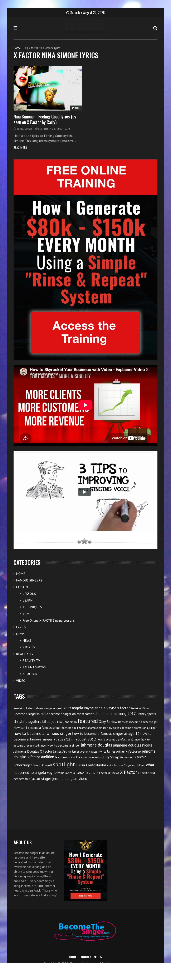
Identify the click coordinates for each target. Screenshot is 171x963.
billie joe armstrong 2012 (115, 713)
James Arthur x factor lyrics (89, 751)
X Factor (128, 772)
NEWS (20, 634)
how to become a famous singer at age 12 (106, 733)
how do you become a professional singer (131, 728)
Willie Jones (64, 773)
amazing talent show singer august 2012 (42, 708)
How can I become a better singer (137, 722)
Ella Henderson (67, 722)
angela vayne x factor (112, 707)
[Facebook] (90, 957)
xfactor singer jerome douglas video (58, 778)
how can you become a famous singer (84, 728)
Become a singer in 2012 (31, 714)
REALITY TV (25, 654)
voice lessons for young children (126, 765)
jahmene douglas (96, 745)
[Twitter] (95, 957)
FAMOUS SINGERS (29, 580)
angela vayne (83, 707)
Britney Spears (146, 714)
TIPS (26, 614)
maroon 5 (130, 757)
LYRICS (76, 108)
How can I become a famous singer (37, 728)
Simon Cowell (42, 765)
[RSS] (101, 957)
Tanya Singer (25, 128)
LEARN (28, 600)
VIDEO (20, 680)
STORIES (29, 647)
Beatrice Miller (140, 708)
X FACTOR (30, 674)
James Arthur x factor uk (124, 751)
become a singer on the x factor (71, 714)
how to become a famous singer (42, 733)
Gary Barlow (108, 721)
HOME (20, 573)
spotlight (64, 764)
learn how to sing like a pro (71, 757)
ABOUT (84, 957)
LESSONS (22, 587)
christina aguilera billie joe (35, 721)
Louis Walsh (95, 757)
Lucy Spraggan (113, 757)
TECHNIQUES (32, 607)
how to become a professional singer (119, 739)
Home (17, 48)
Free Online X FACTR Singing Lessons (49, 620)
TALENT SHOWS (34, 667)
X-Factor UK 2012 (84, 773)
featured (88, 720)
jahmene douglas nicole (132, 745)
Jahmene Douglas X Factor (33, 751)
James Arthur (62, 751)
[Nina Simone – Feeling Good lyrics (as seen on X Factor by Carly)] (48, 88)
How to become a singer (63, 745)
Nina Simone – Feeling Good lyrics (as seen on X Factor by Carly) (45, 119)
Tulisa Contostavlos (91, 765)
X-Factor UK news (108, 773)
